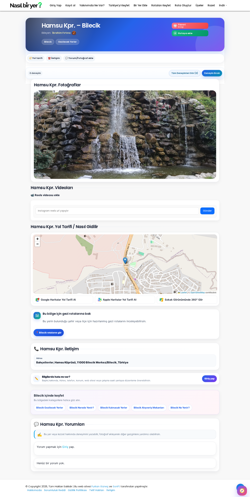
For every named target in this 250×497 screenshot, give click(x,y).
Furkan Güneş (99, 486)
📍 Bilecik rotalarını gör (48, 332)
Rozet (211, 5)
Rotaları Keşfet (161, 5)
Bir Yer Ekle (140, 5)
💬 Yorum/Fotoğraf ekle (79, 58)
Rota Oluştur (183, 5)
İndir (222, 5)
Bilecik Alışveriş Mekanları (149, 407)
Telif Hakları (96, 490)
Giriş (65, 446)
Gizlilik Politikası (77, 490)
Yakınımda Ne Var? (91, 5)
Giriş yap (209, 378)
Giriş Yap (55, 5)
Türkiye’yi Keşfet (119, 5)
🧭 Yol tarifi (36, 58)
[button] (74, 32)
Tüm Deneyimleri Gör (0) (184, 73)
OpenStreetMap (197, 292)
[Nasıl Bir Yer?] (24, 5)
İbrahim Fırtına (61, 33)
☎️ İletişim (54, 58)
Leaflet (183, 292)
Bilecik (48, 42)
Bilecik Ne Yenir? (180, 407)
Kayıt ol (70, 5)
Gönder (207, 210)
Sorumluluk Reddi (54, 490)
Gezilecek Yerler (67, 42)
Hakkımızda (34, 490)
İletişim (110, 490)
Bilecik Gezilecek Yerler (49, 407)
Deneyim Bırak (212, 73)
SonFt (116, 486)
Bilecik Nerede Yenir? (82, 407)
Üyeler (200, 5)
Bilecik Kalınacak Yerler (113, 407)
